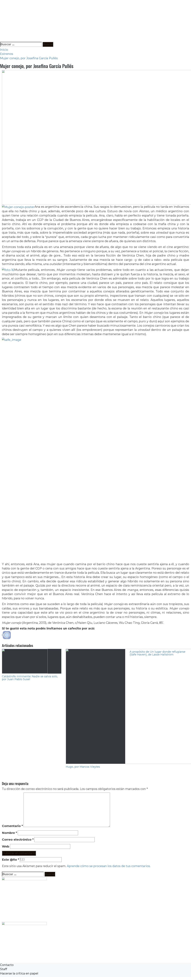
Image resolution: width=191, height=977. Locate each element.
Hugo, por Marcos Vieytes (83, 766)
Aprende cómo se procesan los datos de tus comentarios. (109, 866)
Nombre (9, 833)
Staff (3, 969)
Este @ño (10, 859)
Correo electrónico (18, 839)
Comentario (12, 826)
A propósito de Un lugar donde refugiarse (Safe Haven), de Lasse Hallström (157, 653)
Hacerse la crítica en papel (19, 973)
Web (5, 846)
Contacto (7, 965)
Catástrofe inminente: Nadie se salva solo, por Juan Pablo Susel (30, 678)
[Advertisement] (89, 21)
